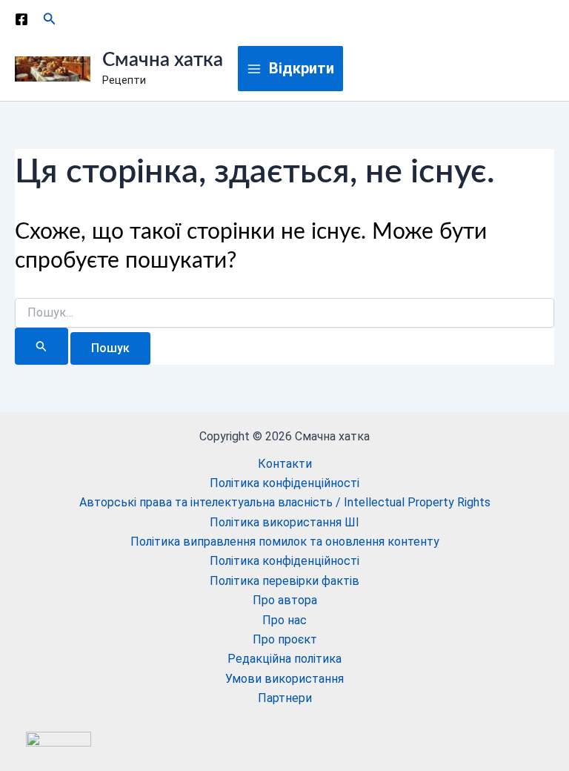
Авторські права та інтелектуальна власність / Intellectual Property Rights (284, 502)
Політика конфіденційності (284, 483)
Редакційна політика (284, 659)
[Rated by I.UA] (58, 739)
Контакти (285, 464)
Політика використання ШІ (284, 522)
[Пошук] (41, 346)
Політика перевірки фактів (284, 581)
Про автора (285, 600)
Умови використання (284, 679)
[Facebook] (21, 19)
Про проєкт (285, 639)
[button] (49, 19)
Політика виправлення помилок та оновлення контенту (284, 542)
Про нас (284, 620)
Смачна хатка (162, 60)
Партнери (285, 698)
